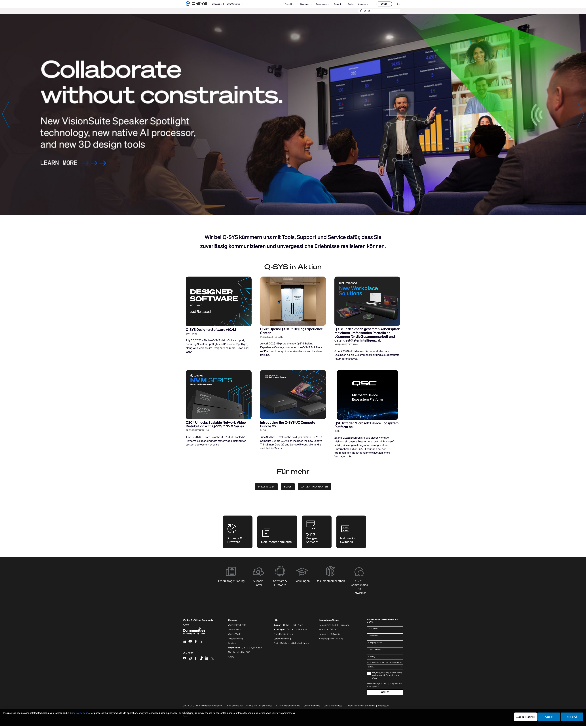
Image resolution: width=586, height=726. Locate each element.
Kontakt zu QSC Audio (329, 634)
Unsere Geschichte (237, 625)
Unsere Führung (235, 638)
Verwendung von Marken (239, 705)
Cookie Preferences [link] (333, 705)
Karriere (232, 643)
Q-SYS (286, 625)
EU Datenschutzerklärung (288, 705)
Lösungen (304, 4)
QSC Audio (188, 653)
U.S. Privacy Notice (263, 705)
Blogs (288, 486)
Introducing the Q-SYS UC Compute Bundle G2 (287, 424)
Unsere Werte (234, 634)
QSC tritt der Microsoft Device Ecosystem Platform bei (366, 425)
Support (337, 4)
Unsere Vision (234, 629)
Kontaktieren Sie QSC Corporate (334, 625)
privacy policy (373, 686)
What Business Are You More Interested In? (384, 663)
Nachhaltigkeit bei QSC (239, 652)
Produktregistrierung (284, 634)
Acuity (231, 656)
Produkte (289, 4)
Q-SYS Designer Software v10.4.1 (211, 329)
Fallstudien (266, 486)
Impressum (383, 705)
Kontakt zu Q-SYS (327, 629)
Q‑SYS (186, 625)
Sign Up (385, 692)
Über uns (362, 4)
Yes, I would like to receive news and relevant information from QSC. (387, 675)
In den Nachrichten (314, 486)
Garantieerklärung (282, 638)
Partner (351, 4)
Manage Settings (525, 716)
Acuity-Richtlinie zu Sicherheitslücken (291, 643)
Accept (548, 716)
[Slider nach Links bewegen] (6, 114)
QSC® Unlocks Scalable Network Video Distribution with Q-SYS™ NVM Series (216, 424)
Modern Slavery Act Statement (360, 705)
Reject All (572, 716)
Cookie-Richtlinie (312, 705)
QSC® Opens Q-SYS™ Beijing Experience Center (291, 331)
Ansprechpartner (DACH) (331, 638)
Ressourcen (321, 4)
